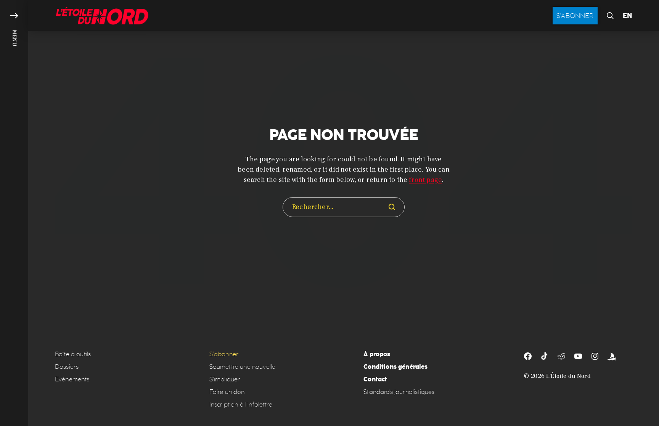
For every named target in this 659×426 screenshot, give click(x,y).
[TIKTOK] (544, 356)
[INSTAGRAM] (595, 356)
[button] (14, 213)
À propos (376, 354)
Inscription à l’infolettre (240, 404)
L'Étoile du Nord (568, 376)
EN (627, 16)
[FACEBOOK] (527, 356)
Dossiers (67, 367)
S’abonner (223, 354)
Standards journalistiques (398, 392)
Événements (72, 379)
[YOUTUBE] (578, 356)
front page (425, 179)
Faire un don (227, 392)
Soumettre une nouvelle (242, 367)
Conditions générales (395, 366)
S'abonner (575, 15)
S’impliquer (224, 379)
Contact (375, 379)
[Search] (392, 207)
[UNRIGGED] (611, 356)
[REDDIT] (561, 356)
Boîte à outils (73, 354)
